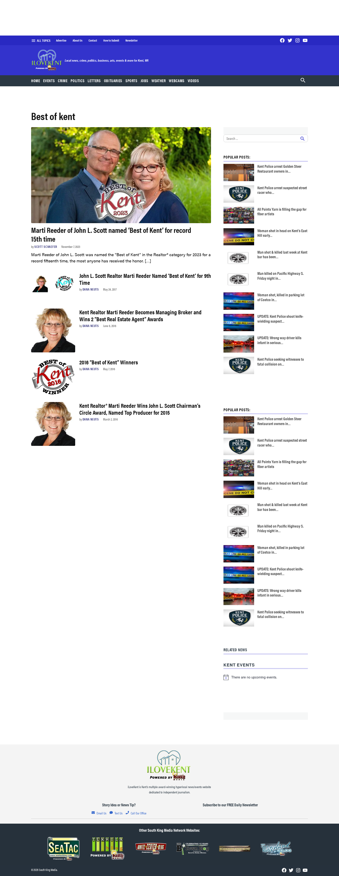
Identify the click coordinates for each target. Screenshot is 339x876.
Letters (94, 80)
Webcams (176, 80)
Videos (193, 80)
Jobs (145, 80)
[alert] (265, 677)
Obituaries (113, 80)
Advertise (61, 40)
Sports (131, 80)
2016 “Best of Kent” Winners (108, 362)
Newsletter (131, 40)
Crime (62, 80)
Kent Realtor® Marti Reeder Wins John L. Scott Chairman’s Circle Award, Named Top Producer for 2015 (139, 408)
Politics (77, 80)
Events (49, 80)
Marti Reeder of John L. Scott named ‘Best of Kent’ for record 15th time (111, 234)
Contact (93, 40)
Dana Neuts (91, 289)
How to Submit (111, 40)
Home (35, 80)
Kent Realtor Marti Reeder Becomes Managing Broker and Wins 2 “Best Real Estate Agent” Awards (140, 315)
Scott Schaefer (45, 246)
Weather (159, 80)
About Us (77, 40)
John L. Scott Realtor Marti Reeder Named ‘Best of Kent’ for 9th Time (145, 278)
